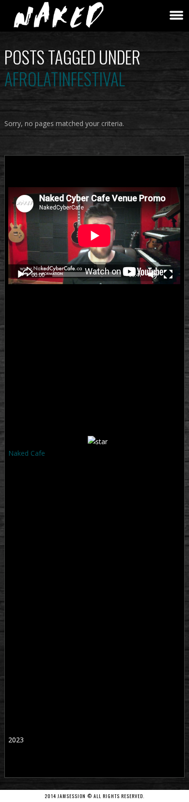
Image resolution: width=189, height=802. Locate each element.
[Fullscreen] (168, 274)
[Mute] (153, 274)
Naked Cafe (26, 453)
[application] (94, 235)
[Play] (21, 274)
